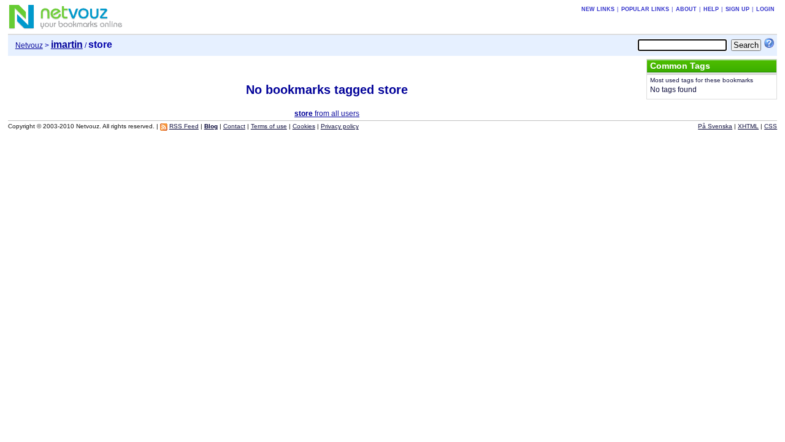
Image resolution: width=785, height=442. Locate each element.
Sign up (737, 9)
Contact (234, 126)
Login (765, 9)
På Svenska (715, 126)
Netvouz (29, 45)
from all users (326, 113)
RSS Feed (184, 126)
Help (711, 9)
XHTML (748, 126)
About (686, 9)
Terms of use (269, 126)
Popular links (645, 9)
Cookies (304, 126)
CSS (770, 126)
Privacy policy (340, 126)
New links (598, 9)
